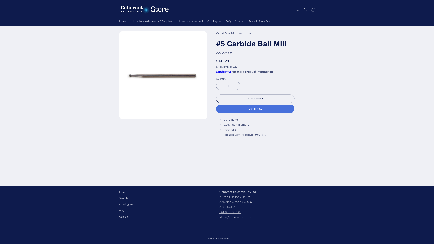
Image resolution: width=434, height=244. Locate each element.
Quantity (221, 79)
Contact (124, 217)
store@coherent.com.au (235, 217)
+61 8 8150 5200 (230, 212)
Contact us (224, 71)
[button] (152, 21)
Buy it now (255, 108)
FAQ (121, 210)
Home (122, 192)
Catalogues (126, 204)
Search (123, 198)
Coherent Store (221, 239)
